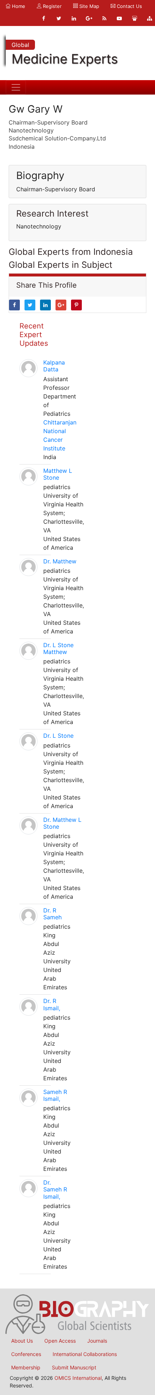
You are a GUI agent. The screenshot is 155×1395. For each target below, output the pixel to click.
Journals (97, 1341)
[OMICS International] (77, 1313)
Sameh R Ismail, (55, 1095)
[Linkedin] (73, 18)
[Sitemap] (149, 18)
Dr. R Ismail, (51, 1004)
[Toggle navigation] (16, 87)
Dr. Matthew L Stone (62, 823)
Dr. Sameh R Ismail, (55, 1189)
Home (17, 6)
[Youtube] (119, 18)
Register (51, 6)
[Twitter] (58, 18)
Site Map (88, 6)
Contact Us (128, 6)
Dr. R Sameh (52, 914)
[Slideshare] (134, 18)
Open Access (60, 1341)
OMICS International (78, 1378)
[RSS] (104, 18)
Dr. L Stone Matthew (58, 648)
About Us (22, 1341)
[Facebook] (43, 18)
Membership (25, 1367)
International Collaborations (85, 1354)
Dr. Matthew (59, 561)
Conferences (26, 1354)
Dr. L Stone (58, 735)
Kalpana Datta (54, 366)
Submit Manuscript (74, 1367)
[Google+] (89, 18)
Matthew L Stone (57, 474)
